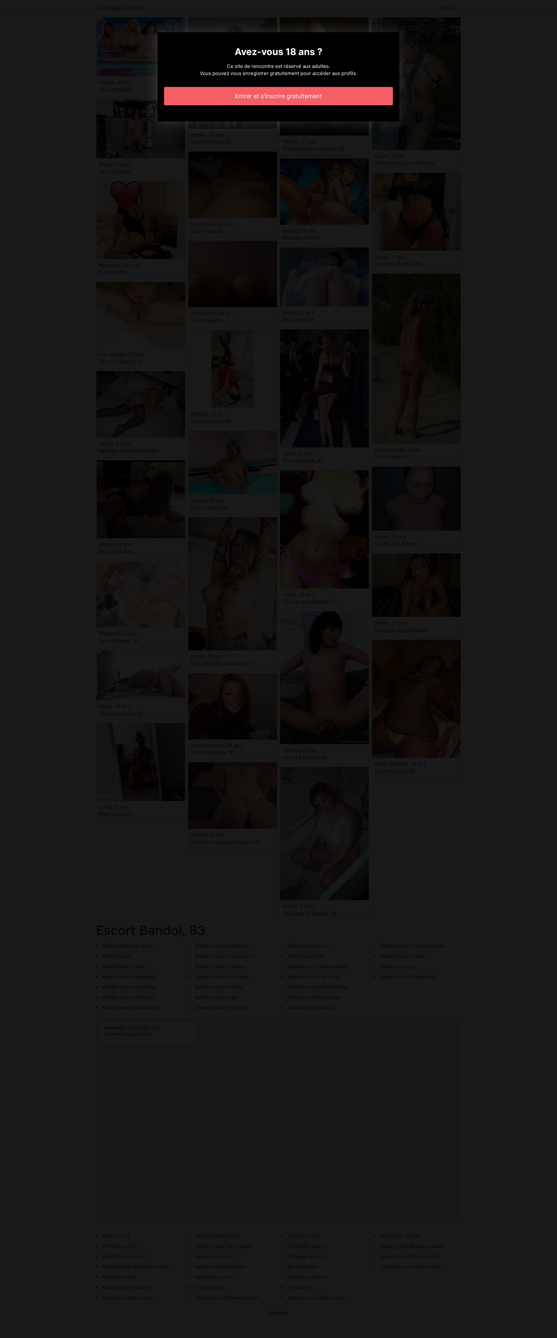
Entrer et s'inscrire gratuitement (278, 96)
